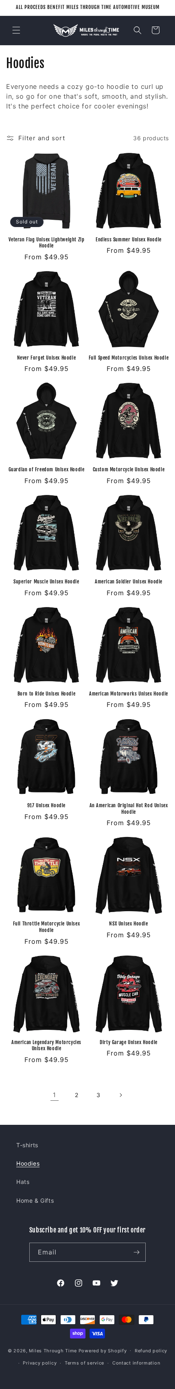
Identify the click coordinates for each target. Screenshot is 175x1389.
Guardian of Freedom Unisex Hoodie (47, 469)
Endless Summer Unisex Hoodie (129, 239)
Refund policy (151, 1351)
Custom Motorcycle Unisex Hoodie (129, 469)
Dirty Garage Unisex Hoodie (129, 1042)
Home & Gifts (35, 1200)
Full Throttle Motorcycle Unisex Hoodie (46, 927)
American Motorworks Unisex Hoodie (128, 694)
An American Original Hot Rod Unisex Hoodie (129, 808)
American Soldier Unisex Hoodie (128, 582)
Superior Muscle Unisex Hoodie (46, 582)
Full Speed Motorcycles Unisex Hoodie (129, 358)
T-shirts (27, 1145)
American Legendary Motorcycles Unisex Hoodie (46, 1045)
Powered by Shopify (103, 1350)
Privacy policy (40, 1363)
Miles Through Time (53, 1350)
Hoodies (27, 1163)
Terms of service (84, 1363)
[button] (16, 30)
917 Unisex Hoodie (46, 805)
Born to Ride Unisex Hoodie (47, 694)
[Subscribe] (136, 1252)
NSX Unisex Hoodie (128, 924)
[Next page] (120, 1095)
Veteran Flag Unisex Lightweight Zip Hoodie (47, 242)
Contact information (136, 1363)
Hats (22, 1181)
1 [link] (54, 1095)
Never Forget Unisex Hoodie (46, 358)
